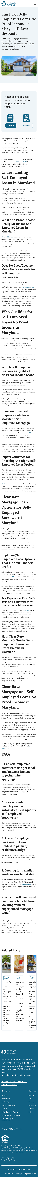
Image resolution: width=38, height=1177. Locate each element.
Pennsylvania (26, 884)
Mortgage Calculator (8, 1105)
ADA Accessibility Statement (10, 1115)
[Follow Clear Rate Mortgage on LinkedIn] (3, 1159)
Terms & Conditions (24, 1169)
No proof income (7, 237)
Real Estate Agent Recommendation (7, 1120)
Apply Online (5, 1098)
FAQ (29, 1112)
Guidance (5, 484)
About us (31, 1095)
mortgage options (28, 287)
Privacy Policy (12, 1169)
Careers (31, 1109)
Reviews (31, 1102)
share (27, 610)
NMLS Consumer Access (9, 1112)
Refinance (26, 125)
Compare (4, 1109)
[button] (35, 3)
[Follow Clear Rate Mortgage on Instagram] (8, 1159)
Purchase (11, 125)
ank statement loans (26, 433)
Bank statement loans (9, 577)
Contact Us (32, 1105)
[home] (8, 3)
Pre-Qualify (5, 1102)
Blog (30, 1098)
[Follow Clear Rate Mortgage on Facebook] (13, 1159)
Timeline (4, 1095)
